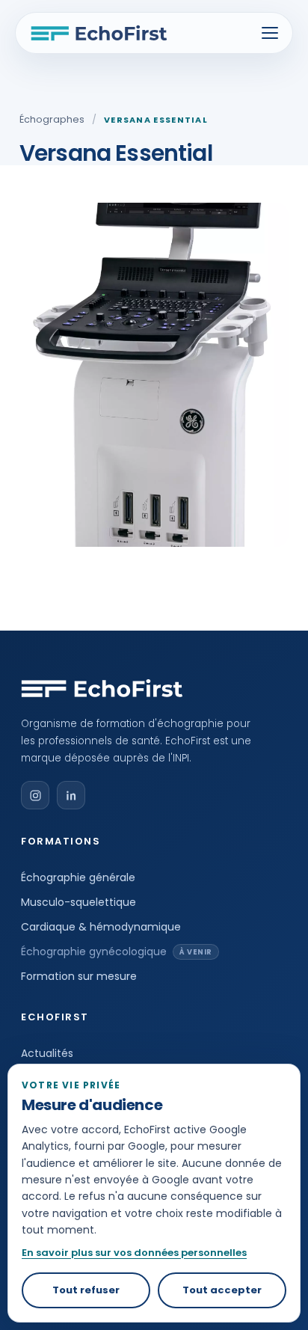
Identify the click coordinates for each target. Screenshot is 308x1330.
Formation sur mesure (79, 976)
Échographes (51, 119)
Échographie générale (78, 877)
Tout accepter (222, 1290)
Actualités (47, 1053)
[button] (35, 795)
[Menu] (270, 33)
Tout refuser (86, 1290)
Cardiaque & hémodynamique (101, 926)
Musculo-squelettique (78, 902)
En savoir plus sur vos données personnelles (134, 1252)
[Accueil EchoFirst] (99, 33)
